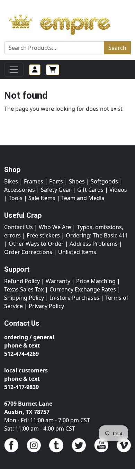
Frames (33, 181)
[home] (66, 23)
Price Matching (96, 281)
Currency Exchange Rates (83, 289)
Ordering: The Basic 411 (97, 235)
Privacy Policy (46, 306)
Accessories (19, 189)
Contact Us (18, 227)
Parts (56, 181)
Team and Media (83, 198)
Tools (15, 198)
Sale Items (41, 198)
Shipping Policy (24, 297)
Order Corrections (28, 252)
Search (117, 48)
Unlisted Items (77, 252)
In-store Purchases (74, 297)
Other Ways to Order (36, 243)
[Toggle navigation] (14, 69)
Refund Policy (22, 281)
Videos (118, 189)
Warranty (58, 281)
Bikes (11, 181)
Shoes (77, 181)
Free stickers (43, 235)
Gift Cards (90, 189)
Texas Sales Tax (24, 289)
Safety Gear (56, 189)
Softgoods (104, 181)
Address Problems (94, 243)
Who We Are (55, 227)
